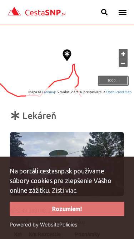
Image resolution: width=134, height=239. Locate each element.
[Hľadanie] (104, 12)
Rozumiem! (67, 209)
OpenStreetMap (118, 92)
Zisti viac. (65, 190)
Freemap (49, 92)
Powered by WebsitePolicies (44, 224)
